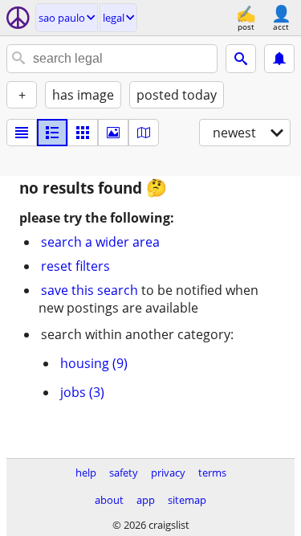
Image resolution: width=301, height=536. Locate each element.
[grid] (82, 132)
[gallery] (113, 132)
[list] (21, 132)
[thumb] (52, 132)
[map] (143, 132)
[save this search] (279, 58)
